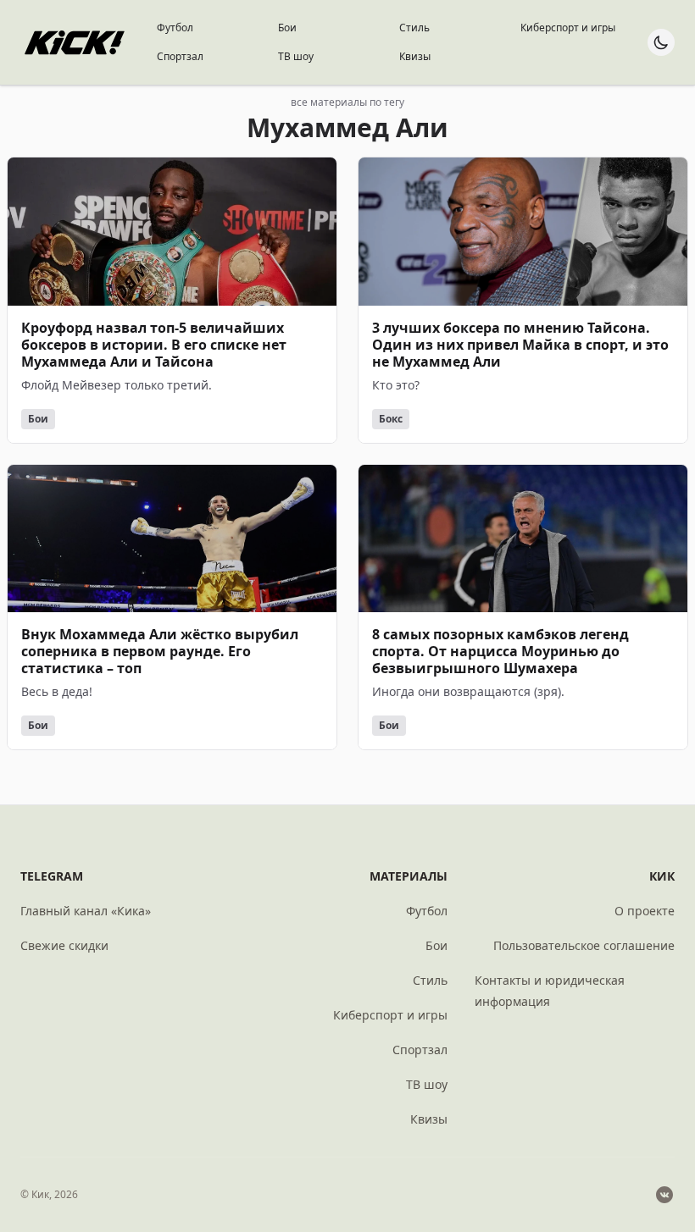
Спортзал (180, 56)
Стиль (414, 27)
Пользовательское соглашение (584, 945)
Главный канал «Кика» (85, 911)
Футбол (175, 27)
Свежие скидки (64, 945)
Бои (287, 27)
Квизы (415, 56)
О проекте (644, 911)
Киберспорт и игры (567, 27)
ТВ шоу (296, 56)
